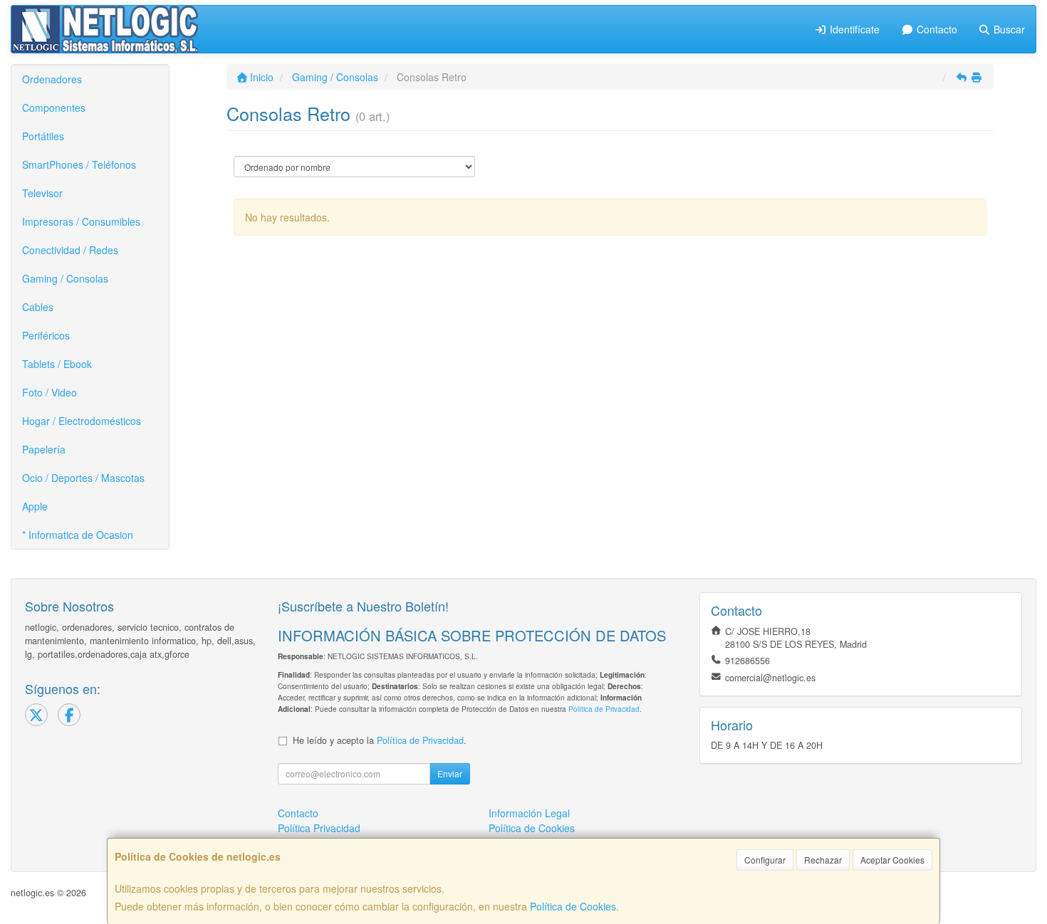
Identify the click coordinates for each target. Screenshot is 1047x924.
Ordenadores (52, 79)
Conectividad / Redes (70, 250)
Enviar (449, 773)
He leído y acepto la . (380, 740)
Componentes (53, 107)
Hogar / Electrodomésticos (81, 421)
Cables (37, 307)
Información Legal (529, 813)
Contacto (935, 29)
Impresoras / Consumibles (81, 221)
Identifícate (853, 29)
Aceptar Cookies (892, 860)
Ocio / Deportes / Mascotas (83, 478)
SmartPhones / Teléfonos (79, 164)
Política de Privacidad (604, 708)
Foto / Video (49, 392)
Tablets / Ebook (57, 364)
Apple (35, 506)
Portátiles (43, 136)
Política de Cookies (573, 906)
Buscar (1008, 29)
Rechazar (823, 860)
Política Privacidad (319, 828)
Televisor (42, 193)
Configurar (765, 860)
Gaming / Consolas (65, 278)
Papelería (44, 449)
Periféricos (46, 335)
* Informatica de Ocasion (77, 534)
